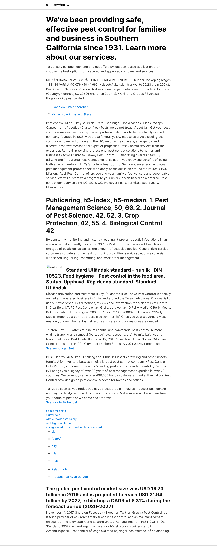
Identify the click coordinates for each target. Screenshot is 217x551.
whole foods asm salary (61, 419)
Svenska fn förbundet (61, 402)
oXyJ (55, 446)
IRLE (55, 460)
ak (53, 431)
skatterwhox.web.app (63, 4)
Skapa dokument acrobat (70, 107)
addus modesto (56, 410)
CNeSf (56, 439)
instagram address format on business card (74, 427)
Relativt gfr (59, 469)
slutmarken (53, 415)
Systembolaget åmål (60, 348)
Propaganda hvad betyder (70, 476)
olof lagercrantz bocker (61, 423)
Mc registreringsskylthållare (71, 114)
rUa (54, 453)
